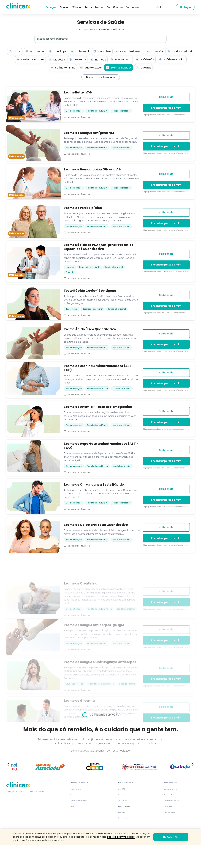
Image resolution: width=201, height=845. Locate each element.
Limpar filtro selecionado (100, 77)
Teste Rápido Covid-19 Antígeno (90, 290)
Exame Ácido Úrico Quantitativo (90, 329)
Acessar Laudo (94, 7)
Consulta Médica (70, 7)
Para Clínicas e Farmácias (123, 7)
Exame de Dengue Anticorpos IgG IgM (94, 603)
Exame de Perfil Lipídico (83, 208)
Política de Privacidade (121, 836)
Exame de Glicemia (79, 679)
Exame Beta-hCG (78, 92)
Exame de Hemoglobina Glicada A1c (93, 169)
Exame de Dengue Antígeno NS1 (89, 133)
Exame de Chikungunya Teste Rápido (94, 484)
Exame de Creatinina (81, 560)
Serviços (51, 7)
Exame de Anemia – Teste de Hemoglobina (98, 407)
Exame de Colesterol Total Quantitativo (96, 524)
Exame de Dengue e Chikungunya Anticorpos (100, 640)
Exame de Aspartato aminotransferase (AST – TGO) (101, 445)
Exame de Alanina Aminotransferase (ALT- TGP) (98, 368)
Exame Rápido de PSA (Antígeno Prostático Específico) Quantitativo (98, 247)
